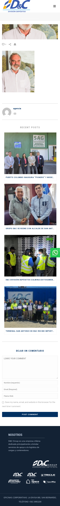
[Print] (16, 44)
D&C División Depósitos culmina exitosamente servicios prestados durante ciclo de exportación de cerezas (31, 280)
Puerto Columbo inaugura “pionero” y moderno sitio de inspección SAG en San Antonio (31, 177)
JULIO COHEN (33, 19)
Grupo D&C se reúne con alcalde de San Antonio (31, 229)
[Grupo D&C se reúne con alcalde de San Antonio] (30, 204)
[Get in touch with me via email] (15, 114)
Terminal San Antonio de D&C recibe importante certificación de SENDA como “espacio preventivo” (31, 331)
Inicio (23, 19)
